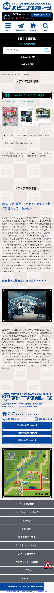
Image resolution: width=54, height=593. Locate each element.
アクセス (27, 521)
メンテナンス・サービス (27, 545)
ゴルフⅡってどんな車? (27, 562)
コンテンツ (27, 570)
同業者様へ (27, 529)
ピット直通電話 (27, 504)
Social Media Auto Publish (16, 592)
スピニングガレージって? (27, 512)
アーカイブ (27, 579)
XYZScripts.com (41, 592)
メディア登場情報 (27, 554)
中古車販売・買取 (27, 537)
